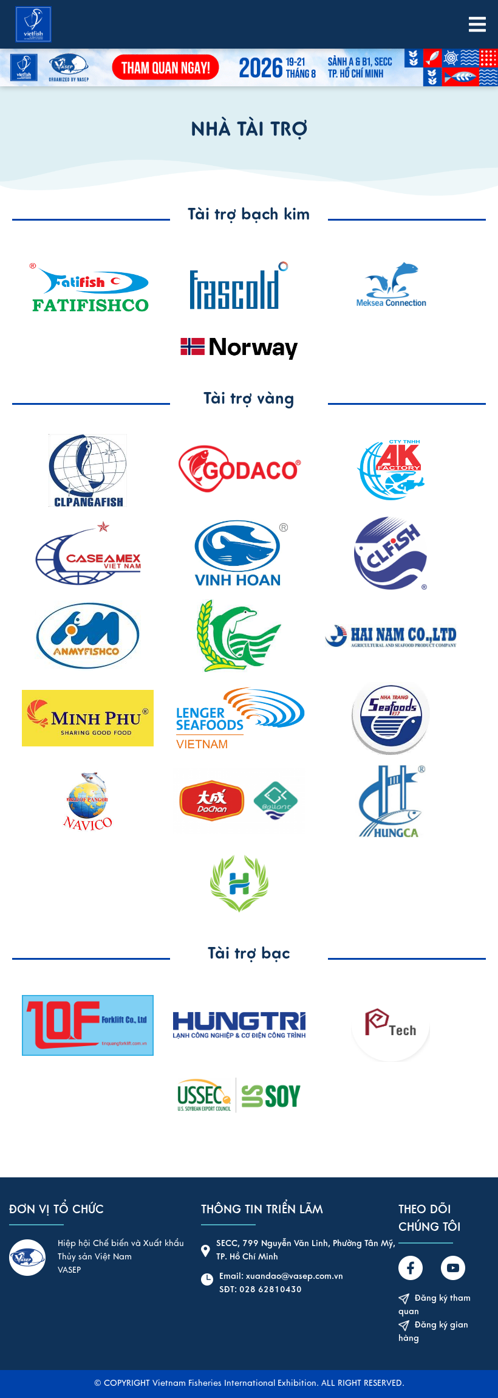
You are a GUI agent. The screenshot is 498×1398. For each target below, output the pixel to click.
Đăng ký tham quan (434, 1305)
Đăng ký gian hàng (433, 1332)
